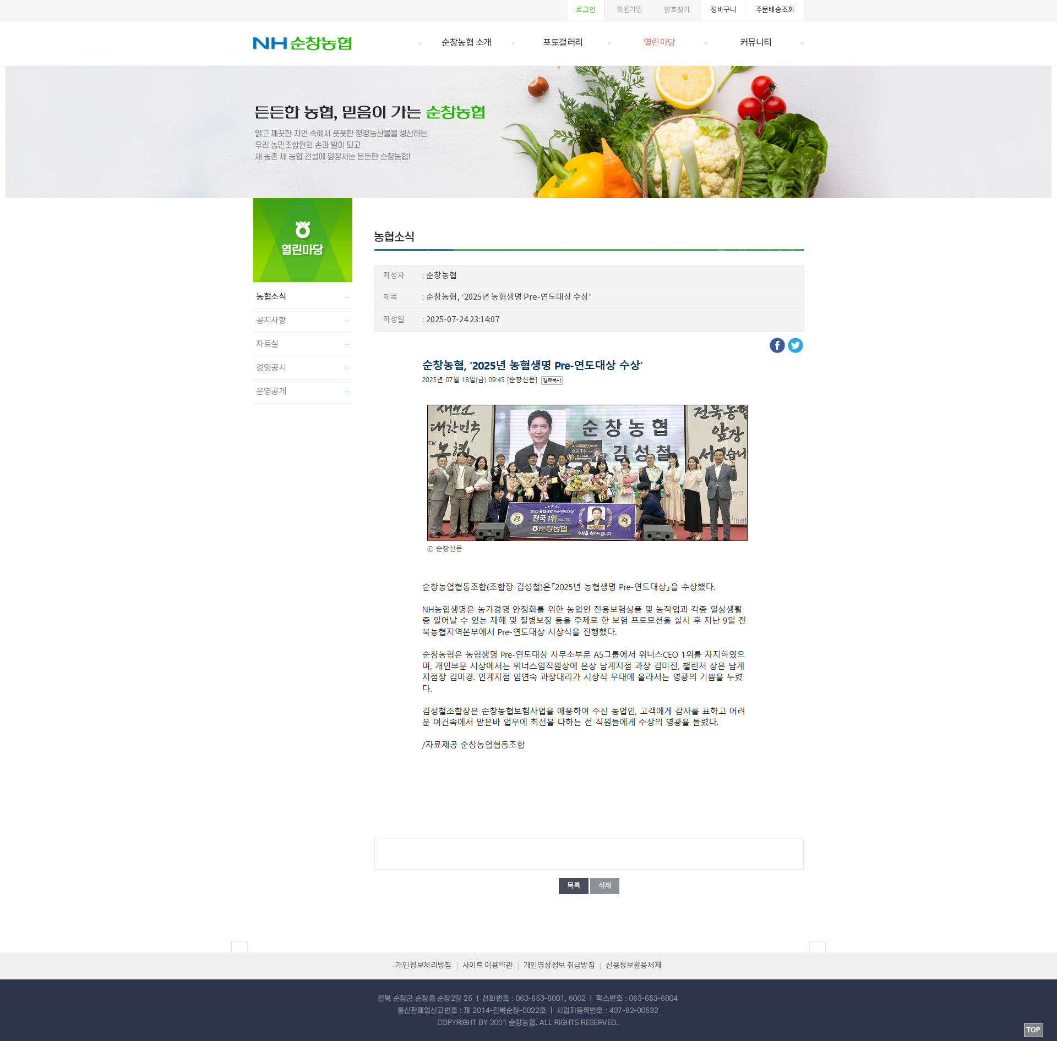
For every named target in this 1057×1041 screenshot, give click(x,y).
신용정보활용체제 (634, 965)
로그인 (585, 10)
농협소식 (271, 297)
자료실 (267, 344)
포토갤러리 (563, 43)
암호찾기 (677, 10)
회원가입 (629, 10)
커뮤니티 (756, 43)
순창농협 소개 (467, 43)
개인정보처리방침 (423, 965)
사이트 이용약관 (487, 965)
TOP (1033, 1030)
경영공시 (271, 368)
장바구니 (724, 10)
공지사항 (271, 321)
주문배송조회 (775, 10)
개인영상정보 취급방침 (559, 965)
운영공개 (271, 391)
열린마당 (659, 43)
